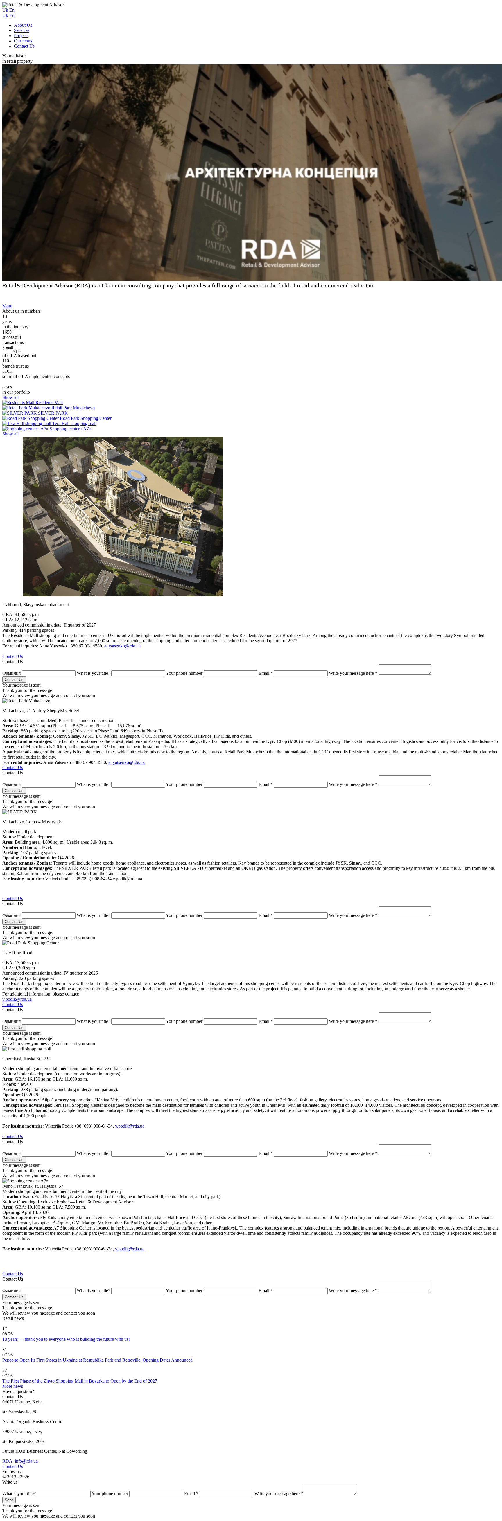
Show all (10, 397)
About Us (23, 25)
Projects (21, 35)
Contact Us (24, 46)
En (12, 10)
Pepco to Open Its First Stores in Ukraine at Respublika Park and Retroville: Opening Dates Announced (97, 1360)
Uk (5, 10)
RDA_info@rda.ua (20, 1461)
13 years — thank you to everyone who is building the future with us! (66, 1339)
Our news (23, 40)
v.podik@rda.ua (17, 999)
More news (12, 1386)
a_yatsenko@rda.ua (122, 645)
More (7, 305)
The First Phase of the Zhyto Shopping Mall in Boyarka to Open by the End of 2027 (79, 1380)
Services (21, 30)
